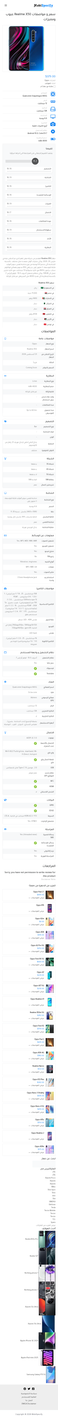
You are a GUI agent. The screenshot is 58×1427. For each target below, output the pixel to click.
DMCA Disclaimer (29, 1404)
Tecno (52, 1214)
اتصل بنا (29, 1401)
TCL (54, 1220)
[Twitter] (29, 1389)
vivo (53, 1196)
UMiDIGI (52, 1202)
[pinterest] (25, 1389)
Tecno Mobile (49, 1211)
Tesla (53, 1208)
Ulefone (52, 1205)
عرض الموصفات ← (36, 898)
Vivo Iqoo (51, 1190)
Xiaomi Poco (50, 1178)
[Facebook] (33, 1389)
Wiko (53, 1187)
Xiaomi (52, 1181)
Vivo (53, 1193)
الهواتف (48, 84)
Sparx (53, 1223)
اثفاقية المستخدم (29, 1397)
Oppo (32, 886)
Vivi (54, 1199)
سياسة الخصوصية (29, 1394)
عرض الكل (44, 1169)
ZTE (54, 1172)
